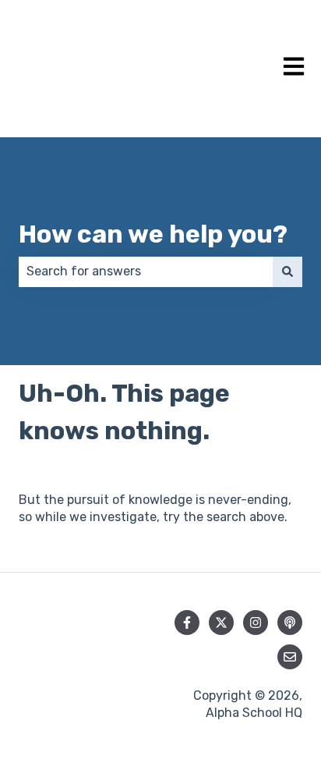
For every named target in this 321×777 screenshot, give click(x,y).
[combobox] (146, 271)
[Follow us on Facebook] (187, 622)
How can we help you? (153, 234)
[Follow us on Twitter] (221, 622)
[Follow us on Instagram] (255, 622)
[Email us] (289, 656)
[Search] (287, 271)
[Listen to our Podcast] (289, 622)
